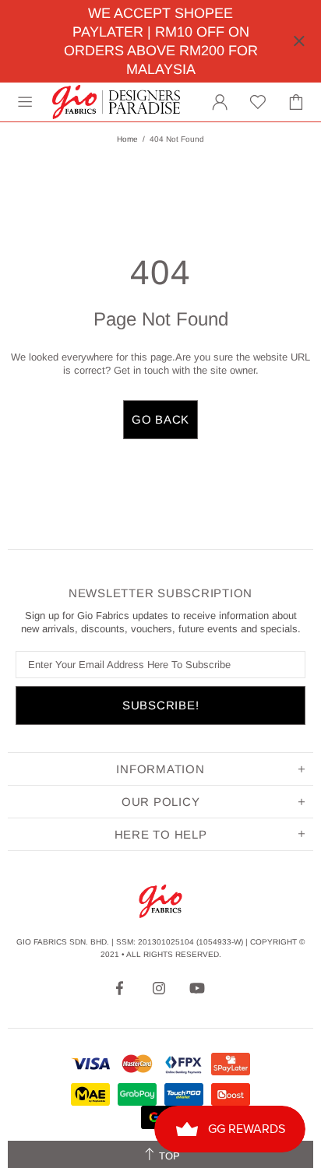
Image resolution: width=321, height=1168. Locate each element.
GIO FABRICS (116, 102)
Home (127, 139)
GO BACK (160, 419)
